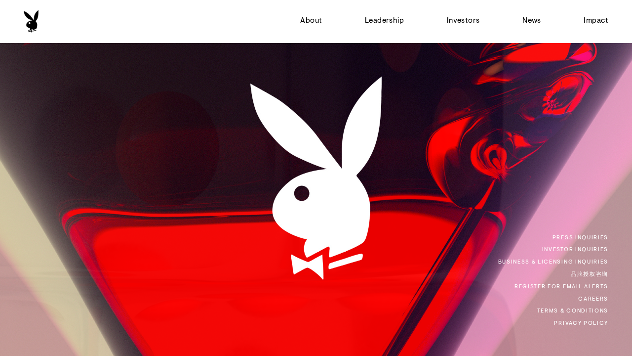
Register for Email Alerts (561, 287)
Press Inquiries (580, 238)
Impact (596, 21)
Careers (593, 299)
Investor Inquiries (575, 250)
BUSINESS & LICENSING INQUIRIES (553, 262)
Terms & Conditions (572, 311)
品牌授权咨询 (589, 274)
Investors (463, 21)
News (531, 21)
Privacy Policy (581, 323)
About (311, 21)
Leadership (384, 21)
